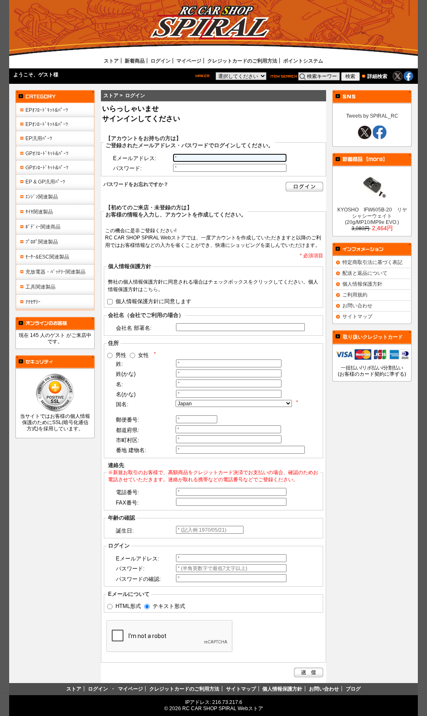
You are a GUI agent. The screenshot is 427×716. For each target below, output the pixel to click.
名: (119, 384)
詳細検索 (377, 76)
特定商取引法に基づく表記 (372, 262)
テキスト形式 (169, 606)
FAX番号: (127, 503)
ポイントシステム (303, 60)
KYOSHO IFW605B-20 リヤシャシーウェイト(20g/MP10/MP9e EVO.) (372, 216)
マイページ (188, 60)
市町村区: (127, 440)
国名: (122, 404)
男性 (121, 355)
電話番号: (127, 492)
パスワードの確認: (138, 579)
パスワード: (127, 168)
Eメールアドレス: (134, 158)
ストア (111, 60)
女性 (143, 355)
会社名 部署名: (134, 328)
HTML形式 (128, 606)
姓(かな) (126, 374)
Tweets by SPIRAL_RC (372, 115)
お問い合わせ (357, 305)
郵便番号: (127, 420)
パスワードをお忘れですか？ (135, 184)
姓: (119, 364)
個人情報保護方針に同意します (153, 301)
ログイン (161, 60)
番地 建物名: (131, 450)
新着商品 (135, 60)
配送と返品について (364, 273)
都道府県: (127, 430)
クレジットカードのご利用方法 (242, 60)
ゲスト (45, 74)
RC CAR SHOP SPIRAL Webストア (222, 708)
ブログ (353, 688)
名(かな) (126, 394)
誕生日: (125, 531)
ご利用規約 (354, 294)
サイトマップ (357, 316)
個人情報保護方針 (362, 283)
